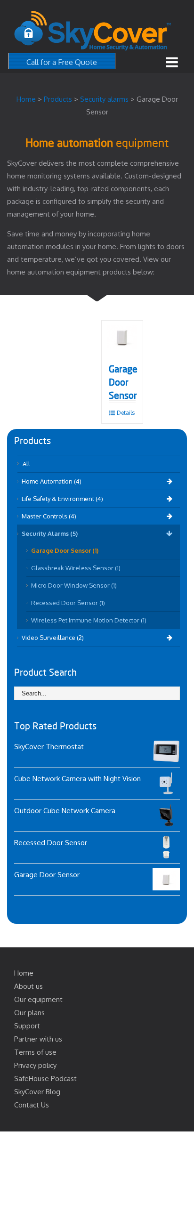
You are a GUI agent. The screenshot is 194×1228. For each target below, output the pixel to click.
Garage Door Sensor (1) (64, 550)
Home (23, 973)
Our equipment (38, 999)
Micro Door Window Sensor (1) (74, 585)
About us (28, 986)
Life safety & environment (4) (62, 498)
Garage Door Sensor (123, 382)
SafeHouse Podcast (45, 1078)
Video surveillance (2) (53, 637)
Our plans (29, 1012)
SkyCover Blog (37, 1091)
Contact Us (31, 1104)
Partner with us (38, 1038)
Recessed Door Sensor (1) (68, 602)
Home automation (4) (51, 481)
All (26, 464)
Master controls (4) (49, 516)
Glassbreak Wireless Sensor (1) (76, 568)
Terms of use (35, 1052)
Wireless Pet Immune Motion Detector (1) (88, 620)
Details (126, 412)
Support (27, 1025)
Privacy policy (35, 1065)
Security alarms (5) (50, 533)
